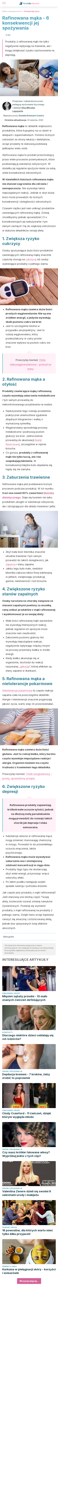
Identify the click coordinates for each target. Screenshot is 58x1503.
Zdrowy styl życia (31, 11)
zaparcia (11, 564)
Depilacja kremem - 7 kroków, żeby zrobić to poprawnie (26, 1076)
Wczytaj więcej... (29, 1281)
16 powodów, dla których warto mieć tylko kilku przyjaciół (27, 1232)
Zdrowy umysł (9, 1227)
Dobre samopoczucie (11, 11)
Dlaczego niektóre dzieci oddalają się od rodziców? (27, 1037)
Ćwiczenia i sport (11, 993)
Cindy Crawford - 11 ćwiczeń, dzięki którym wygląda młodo (26, 1115)
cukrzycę (30, 259)
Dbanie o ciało (9, 1266)
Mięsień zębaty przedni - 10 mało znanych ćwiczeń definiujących (24, 998)
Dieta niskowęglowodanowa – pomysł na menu (30, 364)
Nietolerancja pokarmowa (17, 690)
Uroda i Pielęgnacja (12, 1071)
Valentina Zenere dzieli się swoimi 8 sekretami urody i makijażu (26, 1193)
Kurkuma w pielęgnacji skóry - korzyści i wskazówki (29, 1271)
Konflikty (7, 1032)
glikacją (24, 666)
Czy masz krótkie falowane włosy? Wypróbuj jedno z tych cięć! (26, 1154)
